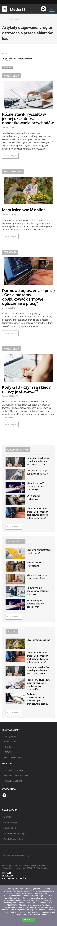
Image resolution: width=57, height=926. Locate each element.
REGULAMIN (7, 876)
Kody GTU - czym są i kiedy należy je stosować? (26, 389)
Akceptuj (28, 920)
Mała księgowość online (24, 209)
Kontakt (6, 873)
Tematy (17, 19)
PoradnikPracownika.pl (13, 839)
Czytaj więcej (10, 156)
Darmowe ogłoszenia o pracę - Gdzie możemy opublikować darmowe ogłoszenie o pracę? (28, 297)
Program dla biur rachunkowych (17, 856)
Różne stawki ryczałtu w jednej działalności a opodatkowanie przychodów (28, 118)
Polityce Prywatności (40, 915)
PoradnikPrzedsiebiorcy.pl (14, 833)
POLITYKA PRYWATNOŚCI (14, 878)
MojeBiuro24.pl (9, 828)
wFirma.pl (7, 817)
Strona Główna (7, 19)
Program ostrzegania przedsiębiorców (19, 59)
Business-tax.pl (10, 822)
